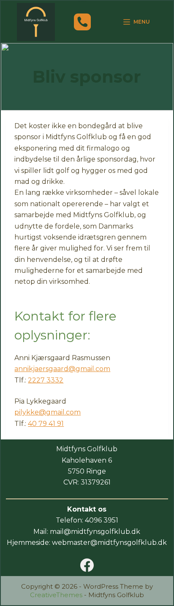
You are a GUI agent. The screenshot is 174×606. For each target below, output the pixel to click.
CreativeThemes (56, 595)
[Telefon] (82, 22)
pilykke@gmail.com (47, 412)
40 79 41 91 (46, 424)
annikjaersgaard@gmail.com (62, 369)
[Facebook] (87, 565)
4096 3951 (101, 520)
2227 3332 (45, 380)
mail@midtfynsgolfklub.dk (95, 532)
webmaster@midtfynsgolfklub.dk (109, 543)
